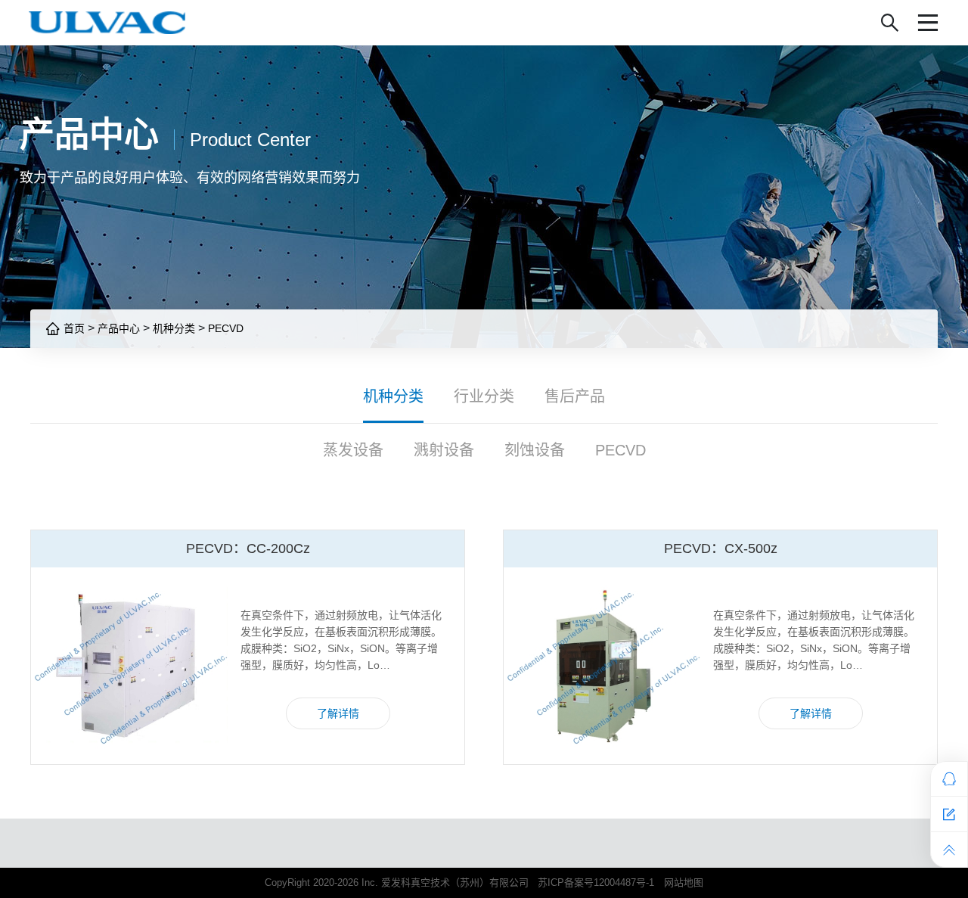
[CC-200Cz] (129, 665)
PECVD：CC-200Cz (248, 548)
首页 (72, 328)
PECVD (226, 328)
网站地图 (683, 882)
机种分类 (174, 328)
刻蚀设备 (534, 450)
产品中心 (119, 328)
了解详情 (338, 713)
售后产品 (574, 396)
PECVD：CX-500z (720, 548)
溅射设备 (444, 450)
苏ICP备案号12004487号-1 (596, 882)
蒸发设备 (353, 450)
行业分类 (484, 396)
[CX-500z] (602, 665)
